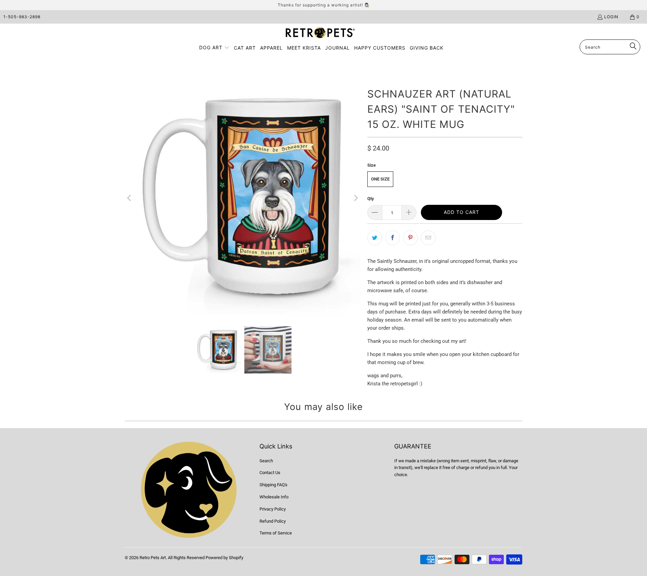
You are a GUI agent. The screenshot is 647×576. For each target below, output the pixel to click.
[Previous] (129, 198)
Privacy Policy (272, 509)
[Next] (355, 198)
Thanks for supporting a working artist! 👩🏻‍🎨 (324, 4)
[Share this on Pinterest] (410, 237)
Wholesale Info (273, 496)
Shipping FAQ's (273, 484)
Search (266, 460)
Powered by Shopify (224, 557)
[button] (214, 47)
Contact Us (269, 472)
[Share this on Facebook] (392, 237)
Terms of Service (275, 533)
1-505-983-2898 (21, 16)
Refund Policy (272, 521)
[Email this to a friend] (428, 237)
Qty (370, 198)
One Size (380, 179)
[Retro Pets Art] (320, 33)
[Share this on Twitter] (374, 237)
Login (611, 16)
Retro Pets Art (153, 557)
